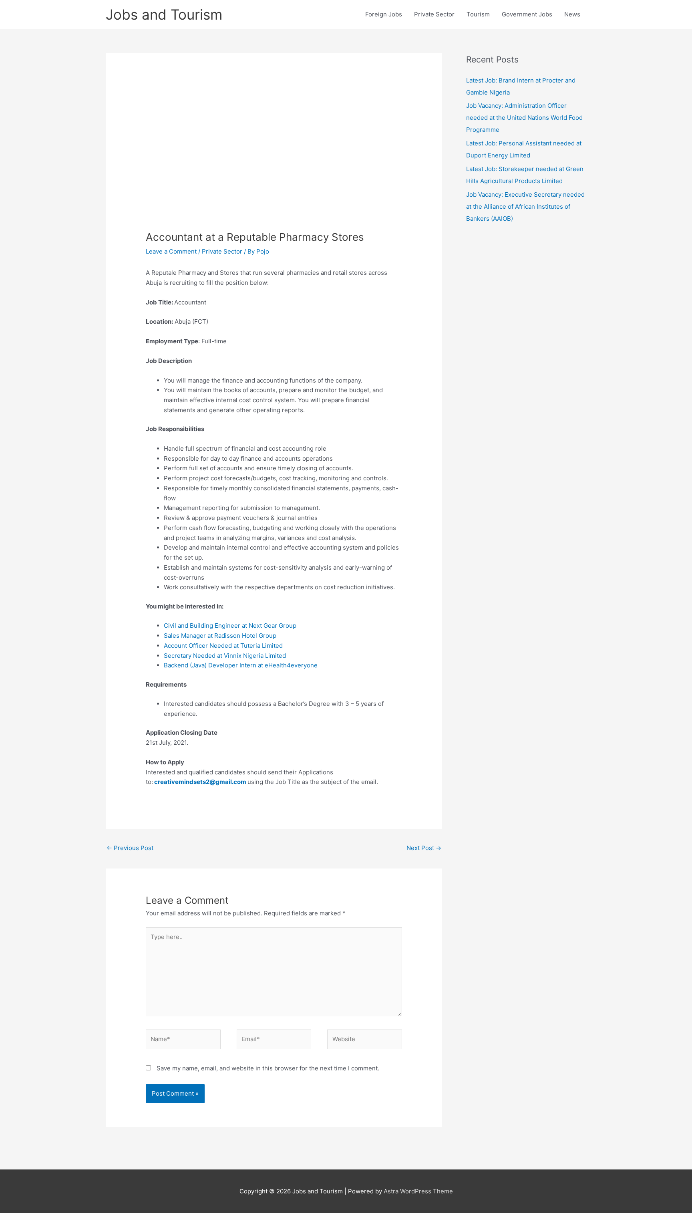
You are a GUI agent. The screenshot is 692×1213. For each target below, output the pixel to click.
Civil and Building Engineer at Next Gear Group (230, 625)
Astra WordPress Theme (418, 1191)
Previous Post (130, 848)
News (572, 14)
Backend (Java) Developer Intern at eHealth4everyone (241, 665)
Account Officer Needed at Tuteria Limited (223, 645)
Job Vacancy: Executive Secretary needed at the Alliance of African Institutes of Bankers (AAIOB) (525, 206)
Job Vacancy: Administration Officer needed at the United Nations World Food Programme (524, 117)
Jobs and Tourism (164, 14)
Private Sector (434, 14)
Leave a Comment (171, 251)
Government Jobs (527, 14)
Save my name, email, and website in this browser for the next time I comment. (268, 1068)
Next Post (423, 848)
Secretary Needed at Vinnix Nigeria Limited (225, 655)
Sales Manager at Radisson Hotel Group (220, 635)
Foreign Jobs (383, 14)
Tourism (478, 14)
